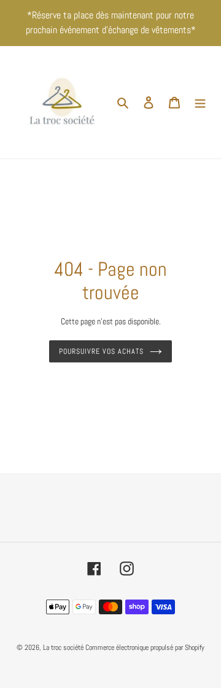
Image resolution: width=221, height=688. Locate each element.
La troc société (63, 647)
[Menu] (200, 102)
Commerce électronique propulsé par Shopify (144, 647)
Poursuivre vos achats (101, 351)
